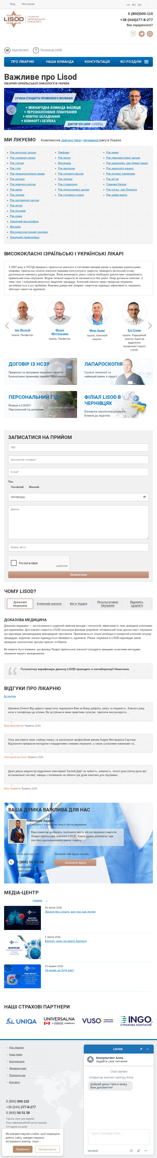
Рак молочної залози (23, 152)
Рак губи (15, 168)
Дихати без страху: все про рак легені (70, 911)
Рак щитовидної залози (24, 200)
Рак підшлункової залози (73, 189)
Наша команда (60, 62)
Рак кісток (112, 179)
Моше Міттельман (60, 331)
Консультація (97, 62)
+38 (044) (21, 1107)
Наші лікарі (15, 1054)
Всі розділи (130, 62)
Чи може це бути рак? (59, 970)
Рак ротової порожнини (120, 173)
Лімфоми (63, 152)
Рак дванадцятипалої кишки (27, 173)
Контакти (14, 1082)
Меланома (64, 163)
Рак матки (64, 157)
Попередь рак (17, 1075)
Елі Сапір (134, 330)
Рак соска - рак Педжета (121, 189)
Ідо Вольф (22, 330)
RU (134, 4)
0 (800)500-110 (140, 14)
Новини (37, 900)
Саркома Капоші (116, 184)
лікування (91, 140)
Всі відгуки (10, 696)
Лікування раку (17, 1068)
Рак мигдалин (66, 168)
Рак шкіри (16, 189)
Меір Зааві (97, 330)
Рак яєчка (16, 205)
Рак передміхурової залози (123, 157)
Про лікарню (22, 62)
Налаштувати (47, 1149)
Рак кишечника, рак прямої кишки (127, 163)
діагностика (71, 140)
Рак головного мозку (23, 157)
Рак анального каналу (120, 168)
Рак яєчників (18, 210)
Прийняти (22, 1149)
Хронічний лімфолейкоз (24, 237)
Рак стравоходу (68, 184)
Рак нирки (112, 152)
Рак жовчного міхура (23, 184)
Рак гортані (17, 163)
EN (139, 4)
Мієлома (15, 226)
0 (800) (17, 1101)
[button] (143, 110)
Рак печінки (65, 179)
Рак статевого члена (71, 194)
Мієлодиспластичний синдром (29, 232)
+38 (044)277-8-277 (136, 20)
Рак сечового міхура (70, 173)
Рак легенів (17, 194)
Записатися (78, 574)
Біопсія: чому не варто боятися (66, 941)
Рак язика (16, 216)
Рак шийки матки (116, 194)
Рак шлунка (17, 179)
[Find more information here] (119, 1099)
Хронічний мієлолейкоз (24, 221)
